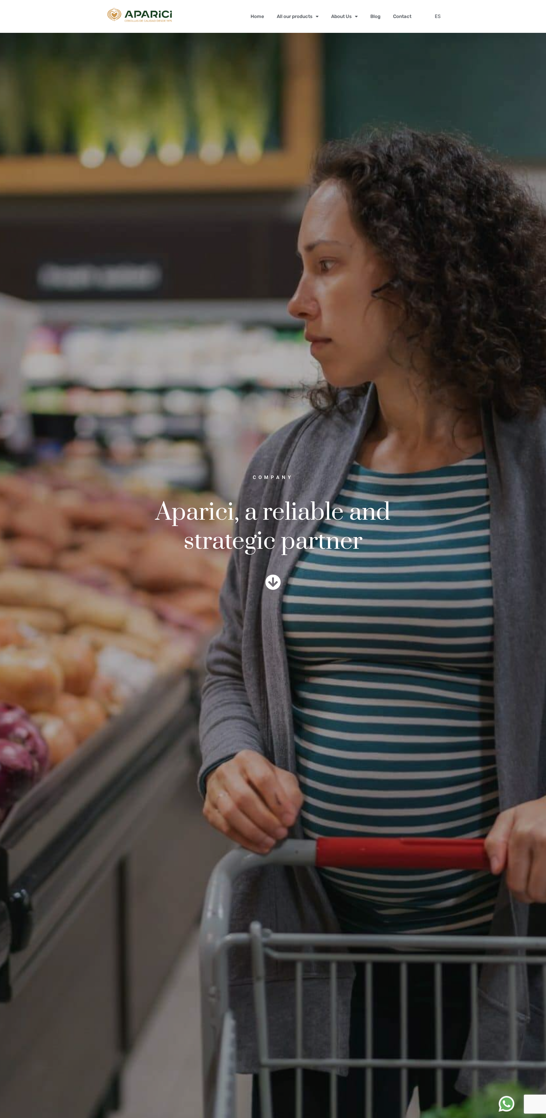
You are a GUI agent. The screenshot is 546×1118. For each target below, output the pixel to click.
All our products (294, 16)
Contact (402, 16)
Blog (375, 16)
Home (257, 16)
